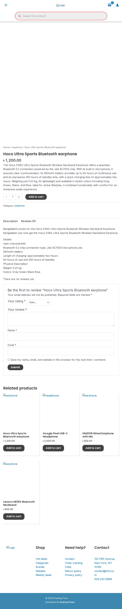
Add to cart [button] (13, 448)
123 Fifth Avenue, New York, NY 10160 (104, 562)
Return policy (73, 571)
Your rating (17, 301)
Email (12, 345)
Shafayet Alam (67, 602)
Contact (69, 558)
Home (6, 147)
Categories (42, 563)
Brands (40, 566)
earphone (17, 147)
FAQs (68, 566)
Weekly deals (43, 575)
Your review (17, 309)
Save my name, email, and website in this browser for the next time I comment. (58, 359)
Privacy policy (73, 575)
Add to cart (36, 197)
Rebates (40, 571)
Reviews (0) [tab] (28, 221)
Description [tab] (10, 221)
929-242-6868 (103, 579)
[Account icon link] (117, 5)
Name (12, 330)
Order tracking (73, 563)
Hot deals (41, 558)
